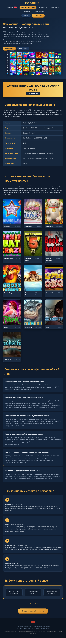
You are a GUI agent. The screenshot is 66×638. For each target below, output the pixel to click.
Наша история (39, 11)
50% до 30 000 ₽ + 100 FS (52, 592)
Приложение (26, 11)
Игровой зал (43, 7)
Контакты (11, 7)
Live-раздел (55, 7)
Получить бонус (33, 93)
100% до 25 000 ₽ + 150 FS (14, 592)
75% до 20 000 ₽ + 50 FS (33, 592)
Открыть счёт (38, 15)
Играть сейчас (9, 48)
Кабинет (26, 15)
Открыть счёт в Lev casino (33, 611)
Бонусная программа (28, 7)
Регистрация (23, 48)
